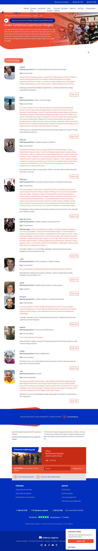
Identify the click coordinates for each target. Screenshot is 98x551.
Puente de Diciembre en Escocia (30, 150)
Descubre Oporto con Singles (48, 126)
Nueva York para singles (35, 388)
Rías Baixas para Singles (41, 269)
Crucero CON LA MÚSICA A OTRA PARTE (44, 243)
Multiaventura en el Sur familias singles (47, 236)
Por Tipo (80, 8)
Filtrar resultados (12, 60)
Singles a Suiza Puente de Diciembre (31, 201)
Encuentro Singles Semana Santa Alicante (46, 307)
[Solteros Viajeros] (11, 13)
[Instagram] (41, 545)
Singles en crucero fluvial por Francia (40, 161)
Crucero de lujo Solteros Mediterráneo (32, 381)
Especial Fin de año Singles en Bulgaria (56, 201)
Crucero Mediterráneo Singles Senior (65, 161)
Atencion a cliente (39, 510)
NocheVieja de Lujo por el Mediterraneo (38, 84)
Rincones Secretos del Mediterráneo (32, 199)
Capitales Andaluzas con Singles (54, 388)
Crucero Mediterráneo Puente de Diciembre (59, 199)
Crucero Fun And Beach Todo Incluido (63, 189)
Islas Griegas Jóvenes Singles (47, 383)
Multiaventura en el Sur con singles (36, 79)
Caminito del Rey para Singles (53, 163)
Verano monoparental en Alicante (35, 245)
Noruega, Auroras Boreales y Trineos (31, 112)
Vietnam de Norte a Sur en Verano (63, 84)
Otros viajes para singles (24, 477)
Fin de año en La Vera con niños (62, 110)
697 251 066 (92, 2)
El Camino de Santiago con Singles (42, 229)
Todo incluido (49, 9)
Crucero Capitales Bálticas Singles (47, 309)
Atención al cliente (62, 2)
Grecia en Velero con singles (47, 121)
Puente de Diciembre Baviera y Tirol (31, 163)
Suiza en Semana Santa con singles (57, 154)
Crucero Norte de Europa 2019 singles (54, 150)
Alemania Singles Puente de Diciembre (51, 241)
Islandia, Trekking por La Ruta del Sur (55, 192)
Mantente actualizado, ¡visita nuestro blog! (54, 454)
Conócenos (66, 489)
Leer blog (51, 460)
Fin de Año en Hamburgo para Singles (48, 231)
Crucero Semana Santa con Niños (54, 203)
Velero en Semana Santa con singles (36, 196)
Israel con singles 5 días (37, 154)
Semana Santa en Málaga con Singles (46, 115)
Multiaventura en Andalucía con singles (32, 159)
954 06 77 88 (78, 2)
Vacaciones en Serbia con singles (31, 82)
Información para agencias (71, 501)
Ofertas (26, 8)
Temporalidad (90, 8)
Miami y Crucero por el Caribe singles (50, 77)
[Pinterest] (56, 545)
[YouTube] (52, 545)
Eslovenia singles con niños (55, 159)
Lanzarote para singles (67, 205)
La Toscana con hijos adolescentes (53, 82)
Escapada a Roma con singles (35, 234)
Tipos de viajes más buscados (48, 477)
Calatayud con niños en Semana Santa (50, 119)
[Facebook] (49, 545)
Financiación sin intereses (25, 497)
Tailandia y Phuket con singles (66, 157)
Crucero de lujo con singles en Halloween (45, 205)
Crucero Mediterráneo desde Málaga (56, 112)
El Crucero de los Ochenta (41, 108)
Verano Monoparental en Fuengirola (31, 337)
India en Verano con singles (28, 77)
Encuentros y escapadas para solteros (41, 13)
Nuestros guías (67, 493)
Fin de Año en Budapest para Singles (52, 152)
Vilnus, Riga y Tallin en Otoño (59, 238)
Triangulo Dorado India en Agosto (38, 238)
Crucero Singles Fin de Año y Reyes (31, 192)
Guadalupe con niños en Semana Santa (54, 117)
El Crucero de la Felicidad (66, 383)
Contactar (54, 541)
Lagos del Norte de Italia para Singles (57, 381)
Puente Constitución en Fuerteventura (58, 386)
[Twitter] (45, 545)
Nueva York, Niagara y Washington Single (46, 390)
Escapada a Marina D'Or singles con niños (58, 234)
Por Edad (64, 8)
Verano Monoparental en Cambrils (60, 269)
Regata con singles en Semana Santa (44, 194)
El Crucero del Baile (26, 108)
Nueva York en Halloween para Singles (32, 386)
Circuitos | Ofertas (57, 9)
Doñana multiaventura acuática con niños (62, 196)
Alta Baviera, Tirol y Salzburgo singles (43, 157)
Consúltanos (70, 416)
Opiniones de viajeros (23, 493)
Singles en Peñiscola (38, 166)
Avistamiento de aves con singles (60, 79)
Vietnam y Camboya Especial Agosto (37, 124)
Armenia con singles (66, 115)
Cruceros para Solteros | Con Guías (33, 13)
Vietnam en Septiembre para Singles (61, 124)
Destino (72, 8)
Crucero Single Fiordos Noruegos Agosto (38, 110)
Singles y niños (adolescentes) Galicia (43, 311)
